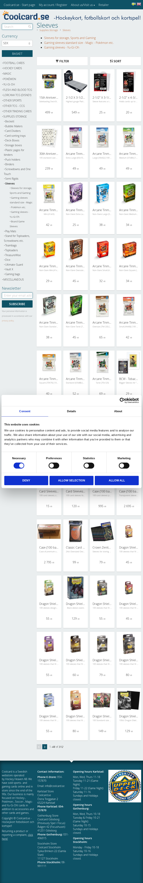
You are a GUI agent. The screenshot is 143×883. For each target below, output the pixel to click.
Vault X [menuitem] (9, 269)
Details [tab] (71, 411)
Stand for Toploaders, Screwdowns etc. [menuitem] (17, 238)
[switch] (54, 466)
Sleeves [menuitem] (10, 183)
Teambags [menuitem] (11, 245)
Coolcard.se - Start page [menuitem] (19, 5)
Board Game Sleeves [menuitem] (17, 224)
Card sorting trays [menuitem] (15, 135)
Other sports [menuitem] (12, 100)
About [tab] (118, 411)
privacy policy (8, 320)
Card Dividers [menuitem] (13, 131)
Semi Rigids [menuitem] (11, 178)
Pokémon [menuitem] (9, 79)
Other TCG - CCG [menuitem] (14, 106)
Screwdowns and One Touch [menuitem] (17, 171)
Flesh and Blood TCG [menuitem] (17, 90)
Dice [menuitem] (7, 260)
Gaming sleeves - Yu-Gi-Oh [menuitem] (19, 214)
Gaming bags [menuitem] (12, 274)
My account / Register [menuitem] (53, 5)
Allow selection (71, 480)
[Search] (30, 26)
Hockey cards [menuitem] (12, 68)
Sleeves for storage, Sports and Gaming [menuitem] (21, 191)
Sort (117, 61)
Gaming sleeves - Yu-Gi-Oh (61, 47)
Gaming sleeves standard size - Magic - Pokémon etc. (79, 43)
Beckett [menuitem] (9, 121)
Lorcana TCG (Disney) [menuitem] (17, 95)
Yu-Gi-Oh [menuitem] (9, 84)
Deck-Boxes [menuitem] (12, 140)
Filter (64, 61)
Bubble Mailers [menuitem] (14, 126)
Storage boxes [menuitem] (13, 145)
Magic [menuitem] (7, 73)
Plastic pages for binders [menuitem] (14, 152)
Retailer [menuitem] (103, 5)
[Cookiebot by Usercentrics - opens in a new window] (122, 400)
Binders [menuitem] (9, 164)
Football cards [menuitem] (14, 63)
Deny (26, 480)
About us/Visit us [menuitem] (82, 5)
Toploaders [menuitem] (11, 250)
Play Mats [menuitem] (10, 231)
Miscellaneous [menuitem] (13, 279)
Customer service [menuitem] (18, 15)
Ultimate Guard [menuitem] (14, 264)
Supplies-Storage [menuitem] (15, 116)
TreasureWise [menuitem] (13, 255)
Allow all (117, 480)
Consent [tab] (24, 411)
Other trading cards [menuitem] (17, 111)
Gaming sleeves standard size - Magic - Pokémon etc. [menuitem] (21, 202)
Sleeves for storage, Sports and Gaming (70, 38)
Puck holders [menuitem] (12, 159)
